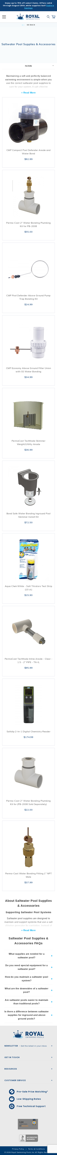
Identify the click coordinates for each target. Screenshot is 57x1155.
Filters (28, 66)
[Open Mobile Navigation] (4, 16)
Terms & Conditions (36, 1149)
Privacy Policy (18, 1149)
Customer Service (15, 1080)
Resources (10, 1068)
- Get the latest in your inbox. (25, 1045)
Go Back (30, 25)
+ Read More (28, 92)
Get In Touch (12, 1057)
